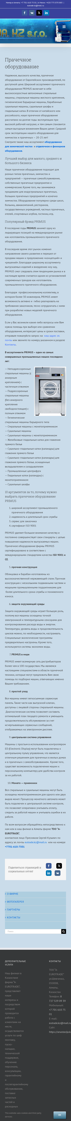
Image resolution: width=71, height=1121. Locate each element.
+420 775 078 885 (54, 2)
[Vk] (57, 873)
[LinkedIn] (48, 873)
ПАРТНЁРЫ (13, 909)
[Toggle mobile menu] (64, 26)
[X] (59, 865)
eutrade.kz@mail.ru (35, 5)
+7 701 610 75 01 (29, 2)
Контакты (10, 344)
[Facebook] (48, 865)
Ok (59, 1114)
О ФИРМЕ (12, 893)
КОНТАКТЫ (13, 917)
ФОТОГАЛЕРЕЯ (15, 901)
